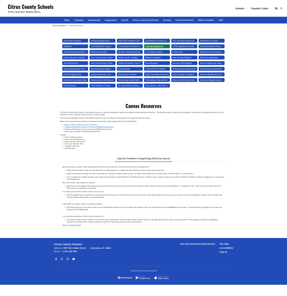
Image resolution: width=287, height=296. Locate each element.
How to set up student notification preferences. (82, 131)
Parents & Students (59, 25)
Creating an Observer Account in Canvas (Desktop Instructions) (88, 127)
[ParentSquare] (125, 277)
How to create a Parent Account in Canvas (80, 124)
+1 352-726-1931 (69, 251)
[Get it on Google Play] (143, 277)
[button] (241, 8)
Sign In (223, 252)
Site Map (224, 243)
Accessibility (226, 247)
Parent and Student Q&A (71, 225)
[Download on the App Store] (161, 277)
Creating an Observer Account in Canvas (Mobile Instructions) (88, 129)
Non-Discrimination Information (197, 243)
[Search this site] (281, 8)
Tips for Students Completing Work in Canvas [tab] (143, 158)
